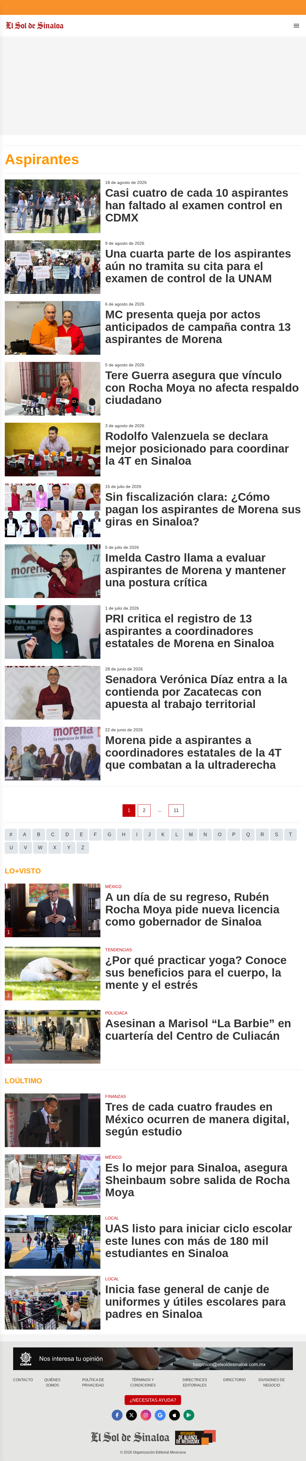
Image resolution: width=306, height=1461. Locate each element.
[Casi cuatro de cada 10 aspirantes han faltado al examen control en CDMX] (52, 206)
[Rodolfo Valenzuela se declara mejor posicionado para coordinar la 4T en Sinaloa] (52, 449)
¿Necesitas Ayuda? (153, 1400)
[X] (131, 1415)
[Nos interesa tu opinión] (153, 1358)
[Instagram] (145, 1415)
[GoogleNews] (160, 1415)
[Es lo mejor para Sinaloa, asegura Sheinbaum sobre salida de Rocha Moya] (52, 1181)
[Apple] (174, 1415)
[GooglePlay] (188, 1415)
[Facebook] (117, 1415)
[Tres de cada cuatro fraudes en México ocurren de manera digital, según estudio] (52, 1120)
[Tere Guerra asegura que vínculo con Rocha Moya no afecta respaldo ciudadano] (52, 389)
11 (176, 810)
